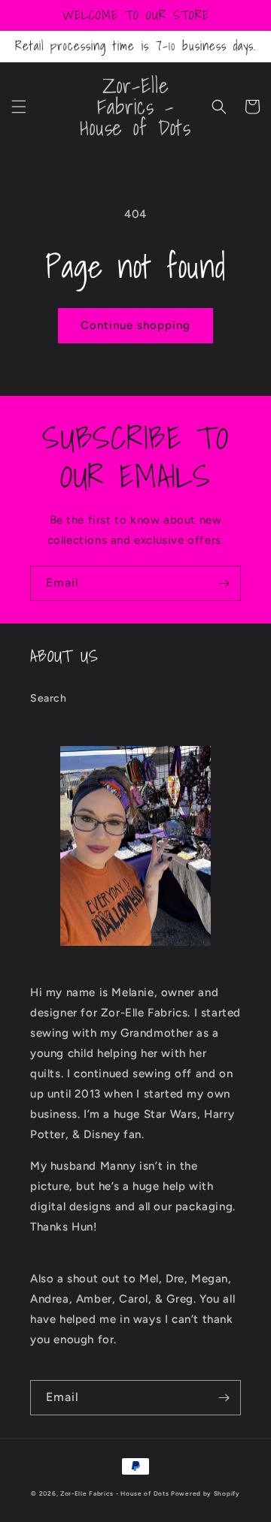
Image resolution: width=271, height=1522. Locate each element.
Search (48, 698)
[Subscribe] (223, 583)
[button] (18, 106)
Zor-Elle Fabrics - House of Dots (114, 1493)
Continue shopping (135, 325)
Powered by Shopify (205, 1493)
